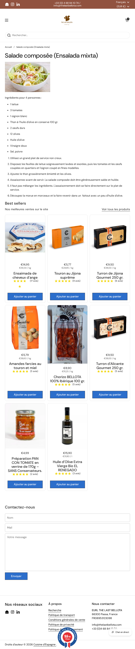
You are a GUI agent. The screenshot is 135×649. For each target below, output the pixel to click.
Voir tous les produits (116, 209)
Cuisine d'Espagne (44, 644)
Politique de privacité (61, 624)
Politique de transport (61, 615)
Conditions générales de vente (66, 620)
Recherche (54, 610)
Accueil (8, 47)
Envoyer (16, 576)
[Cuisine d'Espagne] (66, 20)
